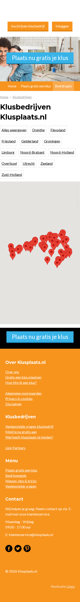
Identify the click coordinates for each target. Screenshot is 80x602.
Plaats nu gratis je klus (40, 57)
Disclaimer (13, 404)
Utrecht (29, 163)
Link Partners (15, 448)
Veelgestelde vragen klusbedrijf (29, 426)
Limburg (8, 152)
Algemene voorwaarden (23, 393)
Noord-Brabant (32, 152)
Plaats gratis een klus (36, 86)
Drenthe (38, 130)
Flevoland (57, 130)
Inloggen (62, 26)
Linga (70, 586)
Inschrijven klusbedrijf (28, 26)
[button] (12, 256)
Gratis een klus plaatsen (23, 377)
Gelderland (29, 141)
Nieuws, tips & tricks (21, 481)
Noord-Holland (62, 152)
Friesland (9, 141)
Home (4, 97)
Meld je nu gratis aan (21, 432)
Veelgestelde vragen (20, 486)
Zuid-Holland (12, 174)
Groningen (52, 141)
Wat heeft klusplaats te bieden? (29, 437)
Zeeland (46, 163)
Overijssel (9, 163)
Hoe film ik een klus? (21, 382)
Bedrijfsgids (63, 86)
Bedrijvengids (15, 475)
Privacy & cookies (19, 398)
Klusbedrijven (22, 97)
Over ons (12, 372)
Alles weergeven (14, 130)
